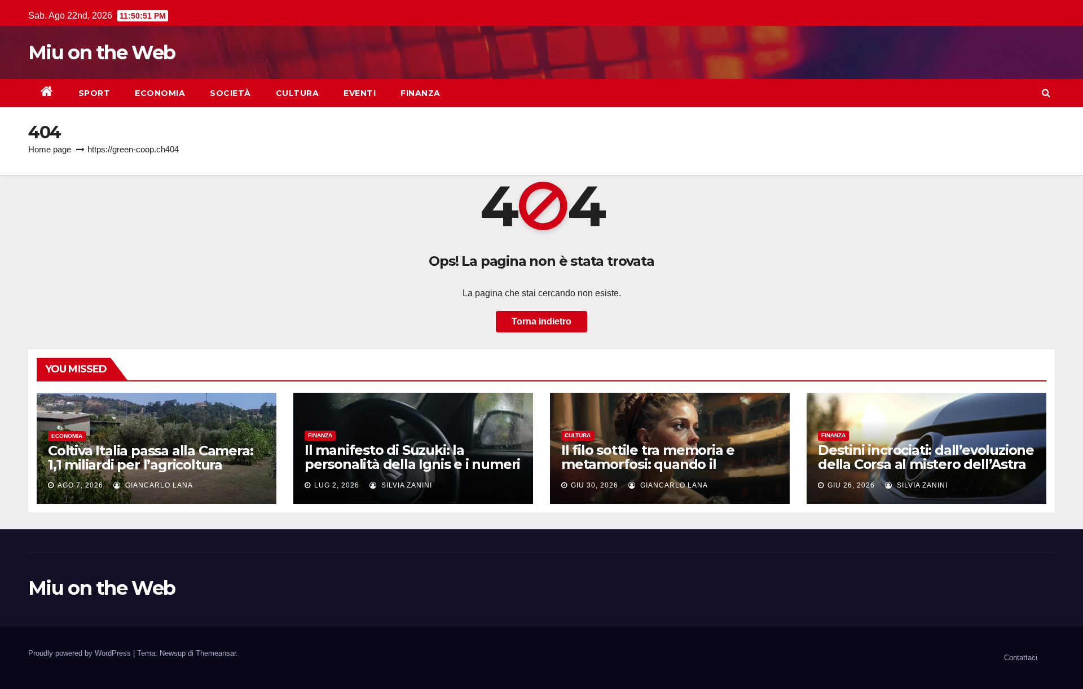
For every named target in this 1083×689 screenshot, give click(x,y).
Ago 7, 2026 (80, 485)
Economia (160, 93)
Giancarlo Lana (158, 485)
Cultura (297, 93)
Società (230, 93)
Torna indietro (541, 321)
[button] (1046, 93)
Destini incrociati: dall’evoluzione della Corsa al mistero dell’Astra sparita (926, 464)
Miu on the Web (101, 52)
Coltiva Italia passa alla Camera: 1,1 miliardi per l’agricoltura (150, 457)
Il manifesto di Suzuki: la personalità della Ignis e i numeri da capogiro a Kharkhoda (412, 464)
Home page (49, 149)
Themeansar (216, 653)
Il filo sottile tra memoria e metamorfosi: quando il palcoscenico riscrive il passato (662, 464)
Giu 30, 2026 (594, 485)
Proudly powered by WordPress (80, 653)
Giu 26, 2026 (851, 485)
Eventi (360, 93)
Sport (94, 93)
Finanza (420, 93)
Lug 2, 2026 (336, 485)
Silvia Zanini (405, 485)
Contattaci (1020, 657)
